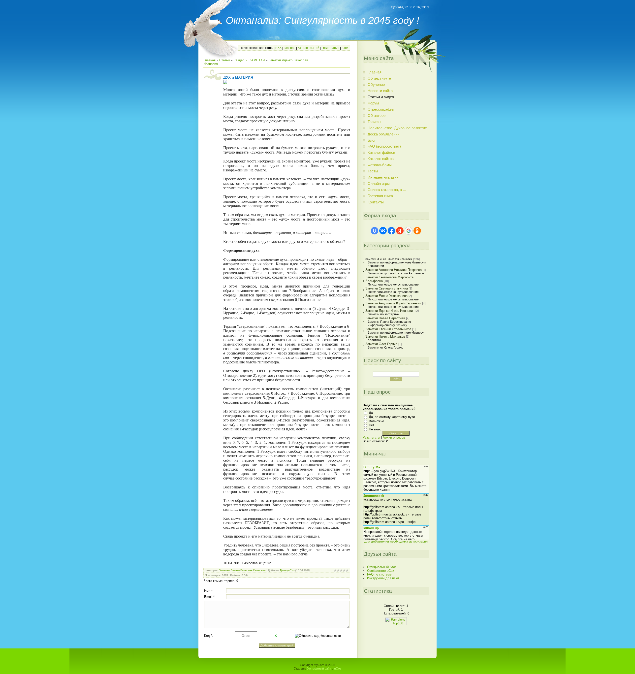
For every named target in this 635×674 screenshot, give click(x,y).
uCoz (337, 668)
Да (371, 413)
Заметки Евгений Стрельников (388, 329)
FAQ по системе (379, 574)
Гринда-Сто (287, 570)
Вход (345, 48)
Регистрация (330, 48)
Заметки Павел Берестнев (385, 318)
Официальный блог (381, 567)
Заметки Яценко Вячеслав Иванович (242, 570)
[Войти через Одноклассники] (417, 230)
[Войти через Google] (409, 231)
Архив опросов (394, 437)
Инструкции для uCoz (383, 578)
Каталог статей (308, 48)
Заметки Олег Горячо (381, 344)
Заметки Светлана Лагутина (386, 288)
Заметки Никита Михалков (385, 336)
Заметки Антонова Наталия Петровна (393, 270)
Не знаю (375, 429)
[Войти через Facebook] (391, 230)
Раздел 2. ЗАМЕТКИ (249, 60)
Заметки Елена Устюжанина (386, 296)
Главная (289, 48)
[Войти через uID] (374, 230)
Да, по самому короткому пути (392, 417)
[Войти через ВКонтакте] (383, 230)
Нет (371, 425)
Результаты (371, 437)
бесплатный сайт (319, 668)
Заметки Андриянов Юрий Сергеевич (393, 303)
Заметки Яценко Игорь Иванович (389, 311)
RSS (278, 48)
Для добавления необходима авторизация (396, 541)
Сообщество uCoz (380, 571)
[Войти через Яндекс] (400, 230)
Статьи (224, 60)
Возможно (376, 421)
